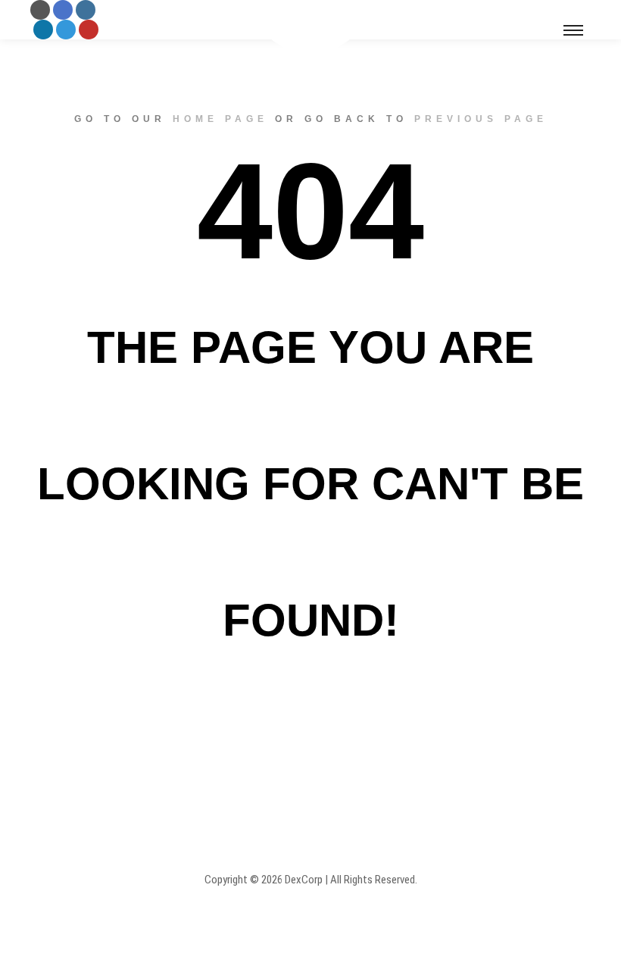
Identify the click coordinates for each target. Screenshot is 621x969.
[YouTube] (88, 29)
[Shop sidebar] (549, 10)
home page (220, 119)
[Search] (577, 10)
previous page (481, 119)
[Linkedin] (43, 29)
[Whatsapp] (66, 29)
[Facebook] (63, 10)
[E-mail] (40, 10)
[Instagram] (85, 10)
